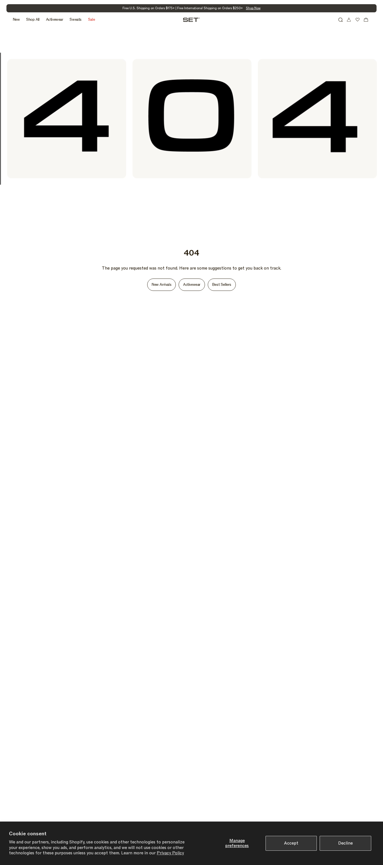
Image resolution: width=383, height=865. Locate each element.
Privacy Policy (170, 853)
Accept (291, 843)
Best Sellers (221, 284)
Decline (345, 843)
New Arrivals (161, 284)
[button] (340, 19)
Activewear (191, 284)
